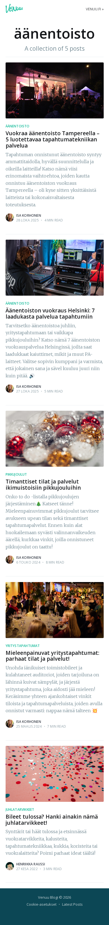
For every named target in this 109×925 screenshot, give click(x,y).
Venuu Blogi (48, 897)
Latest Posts (72, 904)
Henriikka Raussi (30, 864)
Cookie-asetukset (41, 904)
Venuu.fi (93, 8)
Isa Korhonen (28, 215)
